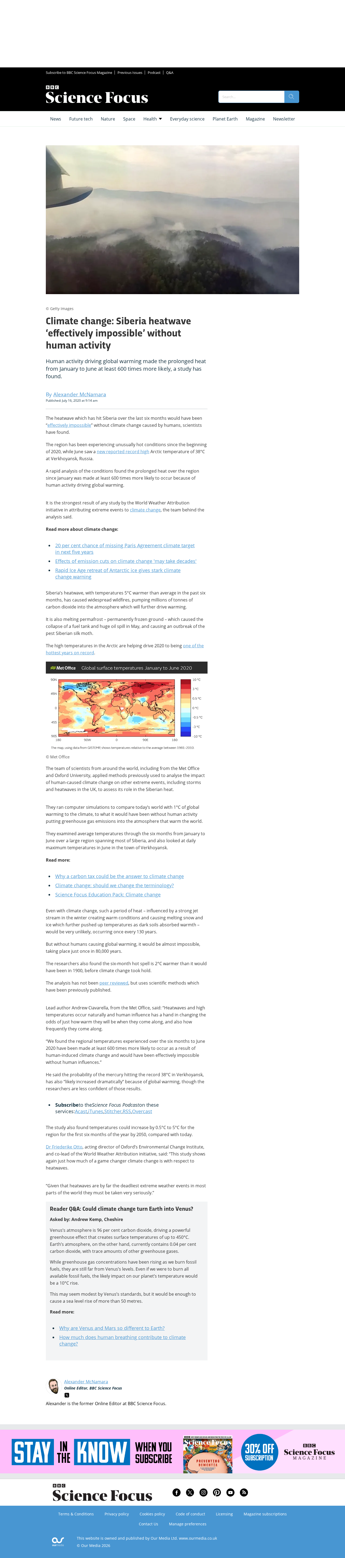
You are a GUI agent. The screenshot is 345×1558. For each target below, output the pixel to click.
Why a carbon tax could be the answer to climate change (119, 876)
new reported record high (123, 452)
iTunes (95, 1111)
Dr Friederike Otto (64, 1147)
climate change (145, 510)
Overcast (142, 1111)
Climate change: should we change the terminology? (114, 885)
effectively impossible (69, 425)
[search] (291, 97)
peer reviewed (113, 983)
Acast (81, 1111)
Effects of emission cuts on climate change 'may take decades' (125, 561)
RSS (127, 1111)
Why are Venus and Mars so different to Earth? (112, 1328)
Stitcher (113, 1111)
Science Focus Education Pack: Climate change (108, 894)
